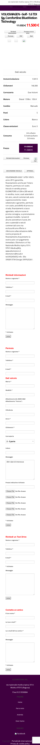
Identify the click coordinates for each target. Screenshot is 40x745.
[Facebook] (9, 40)
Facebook (21, 733)
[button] (34, 45)
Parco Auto (20, 708)
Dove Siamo (20, 721)
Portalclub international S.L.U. (24, 741)
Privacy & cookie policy (20, 743)
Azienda (20, 715)
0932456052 (18, 7)
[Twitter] (16, 40)
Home (20, 702)
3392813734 (31, 7)
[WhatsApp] (24, 40)
